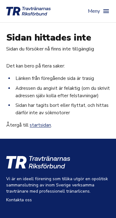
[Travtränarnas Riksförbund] (28, 11)
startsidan (40, 125)
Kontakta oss (19, 200)
